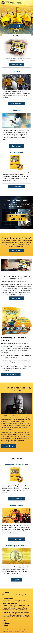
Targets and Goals (7, 616)
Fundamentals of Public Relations (11, 612)
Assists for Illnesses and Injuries (21, 605)
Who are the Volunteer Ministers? (16, 238)
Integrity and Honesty (13, 614)
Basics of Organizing (7, 607)
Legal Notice (24, 631)
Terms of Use (18, 631)
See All (16, 580)
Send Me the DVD (10, 374)
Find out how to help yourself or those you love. (16, 277)
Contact (5, 626)
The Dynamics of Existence (18, 609)
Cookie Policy (11, 631)
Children (4, 608)
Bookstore (6, 623)
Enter (16, 26)
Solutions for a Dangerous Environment (18, 615)
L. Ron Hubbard (6, 418)
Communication (12, 608)
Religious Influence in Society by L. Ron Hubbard (16, 388)
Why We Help (24, 595)
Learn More (16, 146)
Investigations (23, 614)
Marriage (4, 615)
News (4, 620)
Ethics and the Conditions (21, 611)
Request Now (16, 187)
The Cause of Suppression (21, 607)
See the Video (16, 104)
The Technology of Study (19, 616)
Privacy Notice (5, 631)
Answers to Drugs (7, 605)
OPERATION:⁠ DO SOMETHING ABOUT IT (16, 201)
